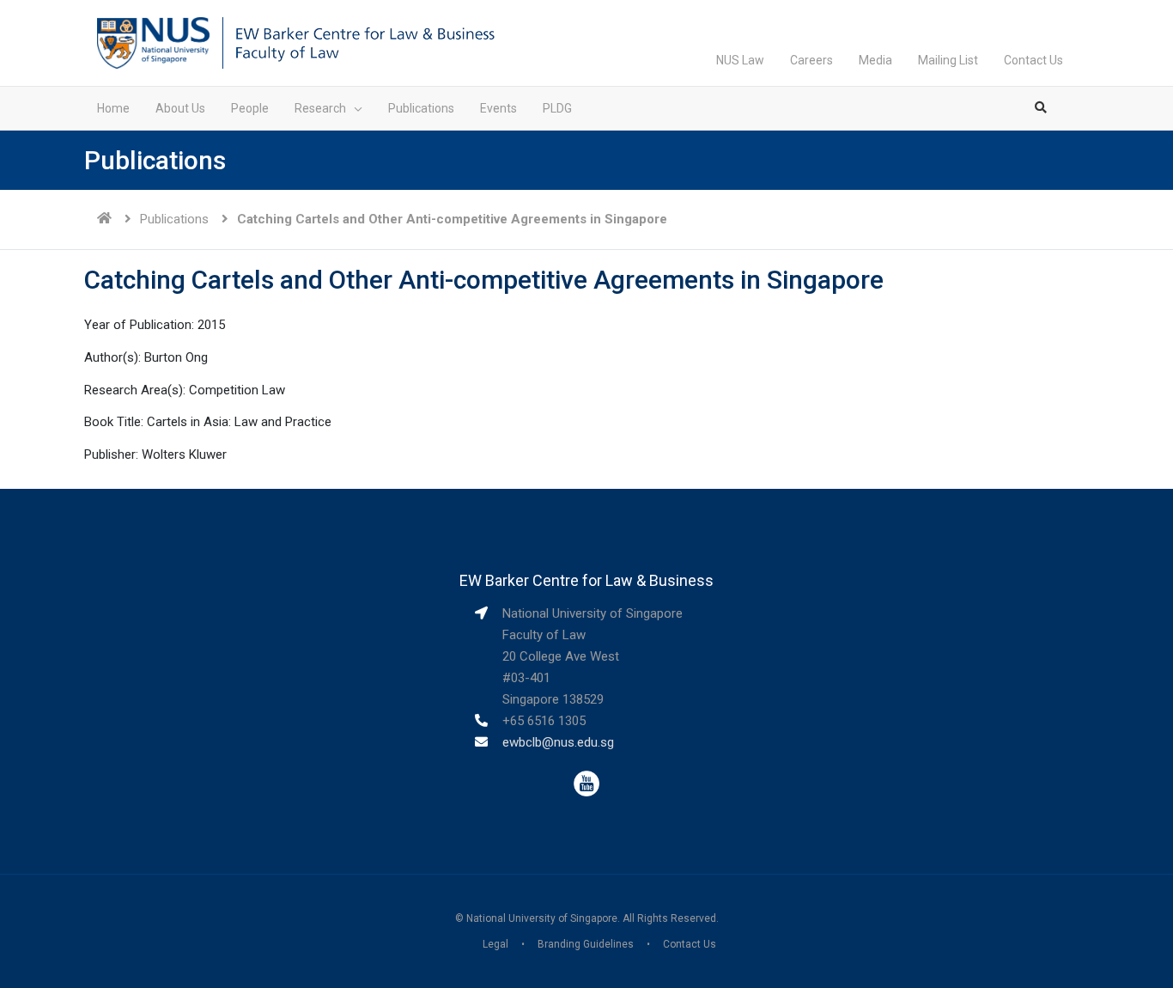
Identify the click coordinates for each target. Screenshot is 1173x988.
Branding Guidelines (586, 944)
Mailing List (948, 60)
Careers (811, 60)
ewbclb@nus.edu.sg (558, 742)
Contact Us (1033, 60)
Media (875, 60)
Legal (495, 944)
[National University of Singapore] (153, 42)
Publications (174, 219)
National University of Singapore (541, 918)
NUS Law (740, 60)
